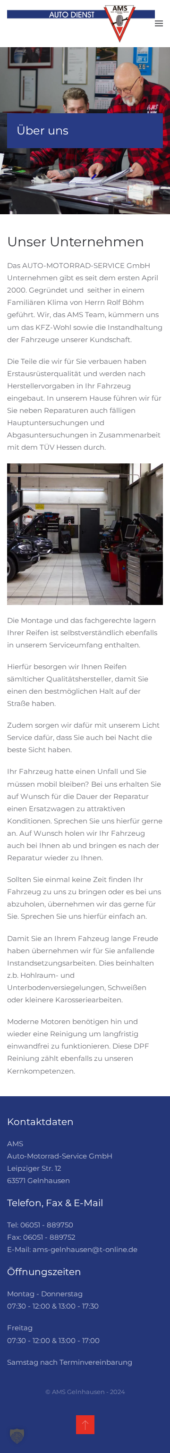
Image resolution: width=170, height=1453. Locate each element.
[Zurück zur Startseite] (81, 23)
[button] (159, 23)
